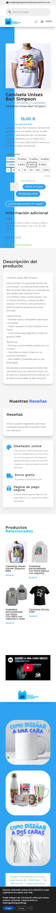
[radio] (11, 159)
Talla (8, 154)
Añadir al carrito (34, 186)
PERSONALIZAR (28, 194)
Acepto (8, 908)
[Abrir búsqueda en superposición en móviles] (28, 12)
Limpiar (47, 176)
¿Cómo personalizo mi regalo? (26, 203)
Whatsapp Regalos (22, 245)
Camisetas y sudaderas (30, 102)
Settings (21, 908)
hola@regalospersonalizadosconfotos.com (29, 2)
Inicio (9, 102)
